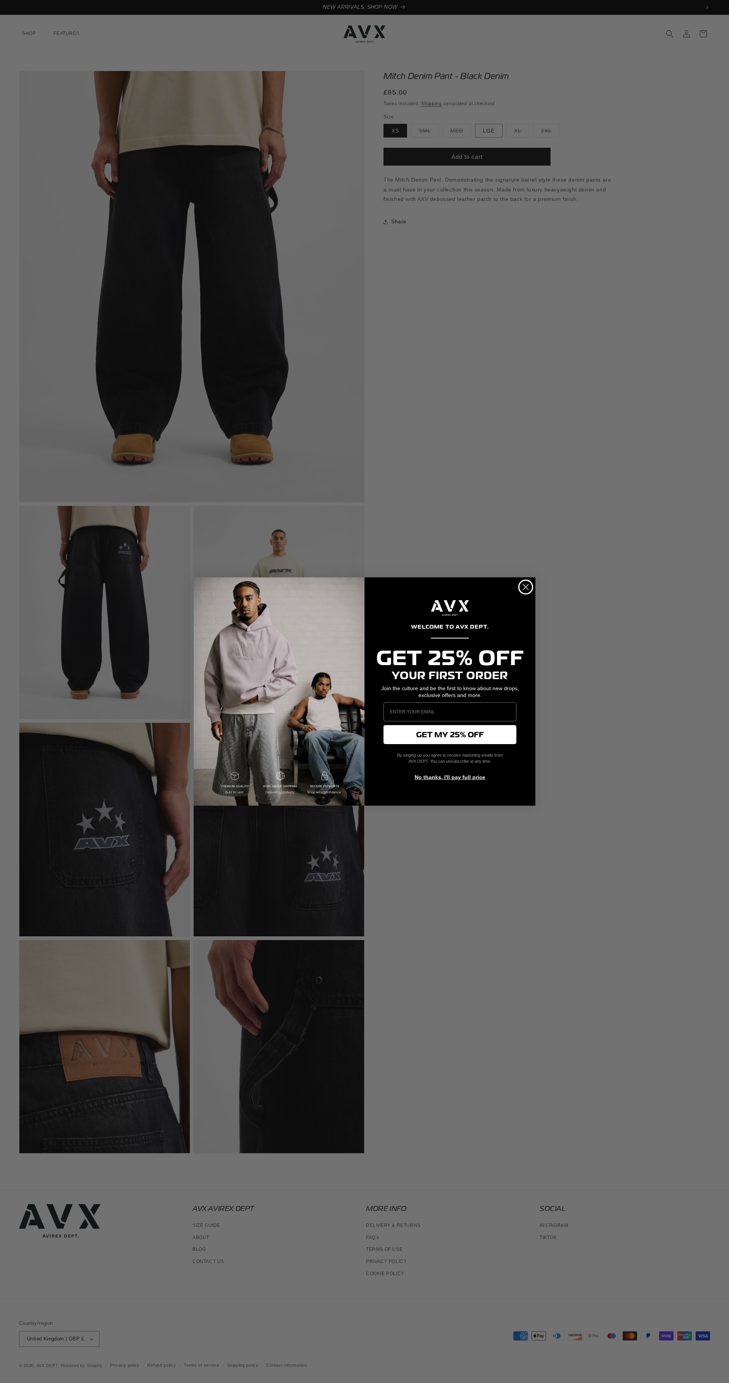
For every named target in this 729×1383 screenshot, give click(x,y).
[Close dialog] (525, 587)
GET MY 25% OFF (450, 735)
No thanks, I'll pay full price (450, 777)
